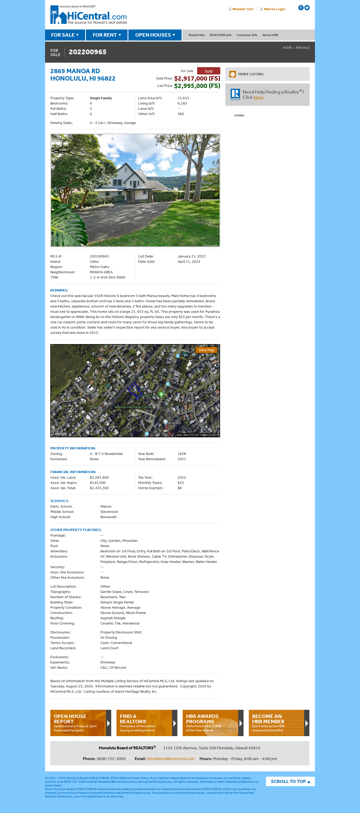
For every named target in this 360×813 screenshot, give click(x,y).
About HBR (270, 35)
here (258, 97)
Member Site (242, 9)
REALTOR (235, 94)
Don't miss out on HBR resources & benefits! (268, 722)
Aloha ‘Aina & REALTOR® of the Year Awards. (203, 722)
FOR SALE (63, 35)
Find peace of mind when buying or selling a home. (137, 722)
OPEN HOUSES (153, 35)
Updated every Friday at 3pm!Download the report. (75, 722)
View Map (206, 350)
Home (287, 48)
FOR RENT (105, 35)
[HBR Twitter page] (307, 7)
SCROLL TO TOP (288, 781)
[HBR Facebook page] (301, 7)
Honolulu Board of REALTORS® (87, 778)
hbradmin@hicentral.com (170, 758)
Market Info (197, 35)
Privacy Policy (139, 778)
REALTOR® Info (221, 35)
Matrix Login (274, 9)
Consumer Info (247, 35)
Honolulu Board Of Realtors (88, 14)
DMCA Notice (119, 778)
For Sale (303, 48)
